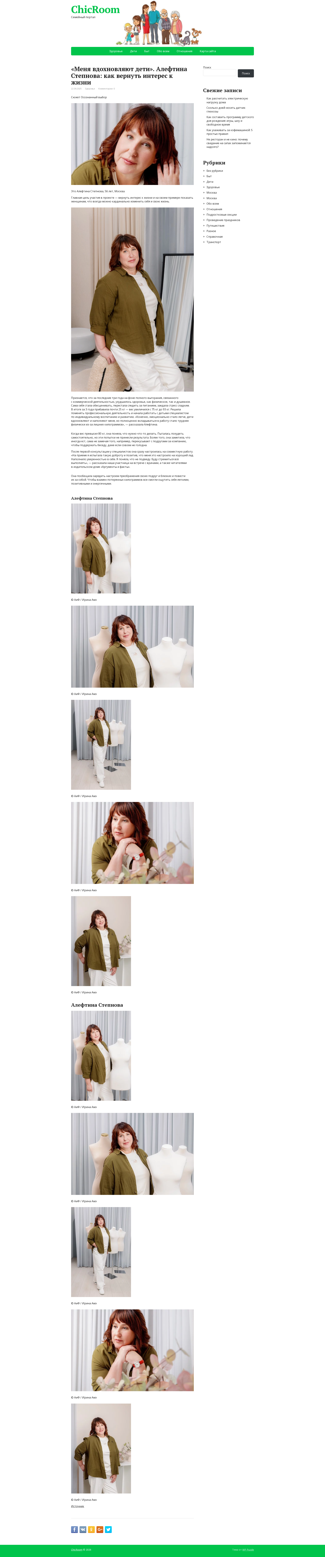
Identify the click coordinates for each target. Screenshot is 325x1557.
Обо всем (163, 51)
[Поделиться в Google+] (99, 1529)
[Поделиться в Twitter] (108, 1529)
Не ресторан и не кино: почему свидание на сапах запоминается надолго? (229, 143)
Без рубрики (215, 171)
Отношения (184, 51)
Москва (212, 192)
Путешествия (215, 225)
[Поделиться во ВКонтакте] (83, 1529)
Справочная (215, 236)
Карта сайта (208, 51)
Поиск (207, 67)
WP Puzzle (248, 1549)
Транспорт (214, 242)
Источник (77, 1506)
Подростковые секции (222, 214)
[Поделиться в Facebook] (74, 1529)
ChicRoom (95, 9)
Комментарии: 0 (106, 88)
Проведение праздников (223, 220)
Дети (133, 51)
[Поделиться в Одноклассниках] (91, 1529)
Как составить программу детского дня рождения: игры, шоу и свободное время (230, 121)
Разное (211, 231)
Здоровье (116, 51)
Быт (146, 51)
